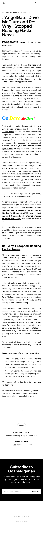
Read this (25, 42)
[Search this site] (35, 3)
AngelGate (16, 12)
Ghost (26, 521)
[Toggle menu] (39, 3)
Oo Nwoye (7, 12)
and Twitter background (27, 165)
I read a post (26, 255)
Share (21, 425)
